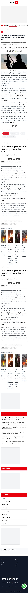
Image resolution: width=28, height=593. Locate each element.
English (3, 583)
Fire (5, 221)
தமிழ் (17, 583)
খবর (1, 32)
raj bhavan (19, 221)
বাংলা (11, 583)
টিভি (16, 566)
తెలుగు (14, 583)
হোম (1, 143)
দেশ (21, 25)
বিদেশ (24, 25)
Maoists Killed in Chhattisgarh (9, 137)
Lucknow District (11, 221)
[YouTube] (7, 579)
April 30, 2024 (4, 100)
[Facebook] (9, 159)
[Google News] (14, 579)
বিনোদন (16, 560)
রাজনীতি (2, 562)
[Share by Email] (19, 159)
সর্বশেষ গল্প (4, 414)
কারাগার (11, 223)
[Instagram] (10, 579)
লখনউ (15, 223)
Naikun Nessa (8, 162)
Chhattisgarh (6, 133)
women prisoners (4, 223)
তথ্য (2, 564)
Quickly (7, 25)
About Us (3, 587)
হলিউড (16, 564)
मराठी (9, 583)
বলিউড (16, 562)
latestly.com (12, 122)
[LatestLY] (13, 3)
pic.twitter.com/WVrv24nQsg (17, 96)
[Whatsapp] (14, 159)
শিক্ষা (2, 566)
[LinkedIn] (12, 579)
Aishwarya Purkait (4, 48)
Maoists (22, 133)
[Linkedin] (17, 159)
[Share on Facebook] (13, 126)
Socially (14, 25)
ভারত (8, 244)
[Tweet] (16, 126)
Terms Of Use (8, 587)
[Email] (17, 579)
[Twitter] (11, 159)
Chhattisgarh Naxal (14, 133)
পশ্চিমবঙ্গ (19, 25)
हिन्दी (6, 583)
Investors (18, 587)
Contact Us (14, 587)
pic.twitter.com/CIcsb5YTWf (8, 195)
